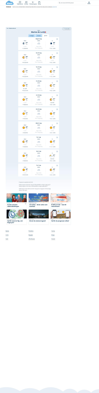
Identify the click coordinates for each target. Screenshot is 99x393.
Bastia (7, 231)
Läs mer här (54, 6)
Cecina (53, 231)
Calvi (7, 239)
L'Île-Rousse (32, 239)
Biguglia (31, 235)
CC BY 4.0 (46, 184)
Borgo (52, 235)
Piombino (31, 231)
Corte (7, 235)
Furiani (53, 239)
